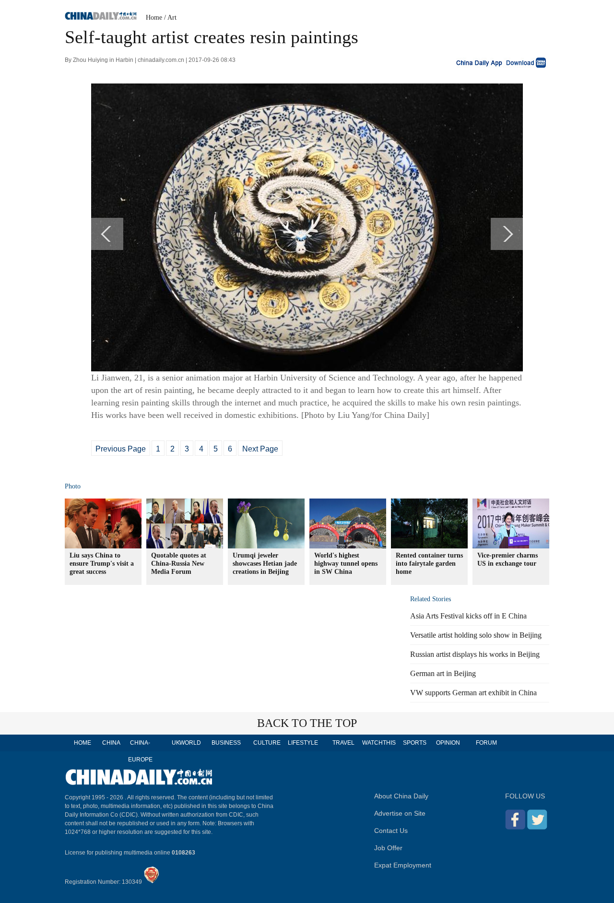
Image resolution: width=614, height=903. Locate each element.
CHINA (111, 742)
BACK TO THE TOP (307, 723)
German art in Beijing (443, 673)
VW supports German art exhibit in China (473, 693)
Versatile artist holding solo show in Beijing (476, 635)
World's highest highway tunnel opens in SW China (346, 563)
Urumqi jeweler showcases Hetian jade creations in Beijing (265, 563)
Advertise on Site (399, 813)
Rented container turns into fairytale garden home (429, 563)
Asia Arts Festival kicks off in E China (468, 616)
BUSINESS (226, 742)
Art (172, 17)
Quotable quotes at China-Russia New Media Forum (178, 563)
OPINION (448, 742)
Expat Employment (402, 865)
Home (154, 17)
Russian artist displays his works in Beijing (475, 654)
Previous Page (120, 449)
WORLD (190, 742)
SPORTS (414, 742)
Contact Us (391, 830)
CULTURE (267, 742)
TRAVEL (343, 742)
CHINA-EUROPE (140, 751)
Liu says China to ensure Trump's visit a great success (102, 563)
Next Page (260, 449)
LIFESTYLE (303, 742)
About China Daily (401, 796)
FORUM (486, 742)
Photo (73, 486)
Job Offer (388, 848)
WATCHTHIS (379, 742)
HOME (82, 742)
